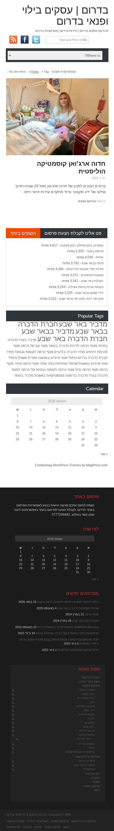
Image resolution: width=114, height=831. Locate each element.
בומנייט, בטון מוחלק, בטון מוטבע (81, 245)
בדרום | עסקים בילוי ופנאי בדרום (65, 15)
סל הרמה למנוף (23, 370)
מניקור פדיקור (87, 730)
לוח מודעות (93, 773)
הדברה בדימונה (76, 375)
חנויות (91, 718)
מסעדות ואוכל (86, 734)
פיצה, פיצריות (84, 738)
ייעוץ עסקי (89, 726)
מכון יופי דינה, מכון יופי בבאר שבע (81, 299)
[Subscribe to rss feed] (13, 40)
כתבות (95, 778)
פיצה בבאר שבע (92, 263)
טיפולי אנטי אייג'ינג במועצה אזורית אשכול (47, 358)
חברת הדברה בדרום (93, 358)
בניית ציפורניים (86, 698)
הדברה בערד (98, 375)
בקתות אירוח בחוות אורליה (85, 287)
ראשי (96, 790)
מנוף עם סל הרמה (34, 346)
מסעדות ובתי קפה (84, 765)
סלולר (91, 747)
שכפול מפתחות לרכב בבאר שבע (78, 608)
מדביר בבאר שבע (47, 331)
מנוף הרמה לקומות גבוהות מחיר (29, 352)
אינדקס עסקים (87, 201)
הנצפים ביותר (23, 233)
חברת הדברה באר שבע (72, 339)
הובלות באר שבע (92, 281)
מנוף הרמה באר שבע (85, 620)
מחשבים (90, 722)
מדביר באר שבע (83, 324)
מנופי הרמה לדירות (83, 346)
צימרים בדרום (87, 760)
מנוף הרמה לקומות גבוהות (55, 370)
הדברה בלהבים (65, 352)
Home (35, 71)
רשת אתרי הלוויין (89, 681)
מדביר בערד (28, 340)
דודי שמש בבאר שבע (89, 293)
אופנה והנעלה (87, 689)
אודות (99, 257)
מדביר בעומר (23, 375)
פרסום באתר (94, 251)
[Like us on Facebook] (24, 40)
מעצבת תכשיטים (92, 275)
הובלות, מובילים (85, 706)
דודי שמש (89, 710)
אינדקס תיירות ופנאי (87, 756)
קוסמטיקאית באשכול (49, 375)
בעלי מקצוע (88, 694)
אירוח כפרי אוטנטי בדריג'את (84, 269)
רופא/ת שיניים (87, 743)
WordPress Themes (67, 465)
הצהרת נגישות (91, 677)
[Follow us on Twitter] (36, 40)
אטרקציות (89, 769)
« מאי (104, 454)
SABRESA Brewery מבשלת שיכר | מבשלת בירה (68, 627)
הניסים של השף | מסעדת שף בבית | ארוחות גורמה (67, 633)
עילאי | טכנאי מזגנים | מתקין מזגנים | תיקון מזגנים (68, 601)
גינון (92, 702)
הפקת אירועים (86, 714)
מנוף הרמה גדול (86, 370)
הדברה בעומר (59, 346)
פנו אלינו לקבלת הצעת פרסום (73, 233)
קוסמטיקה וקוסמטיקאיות (80, 751)
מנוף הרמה (92, 614)
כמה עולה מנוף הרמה (38, 364)
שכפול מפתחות (66, 364)
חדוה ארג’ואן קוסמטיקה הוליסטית (71, 167)
